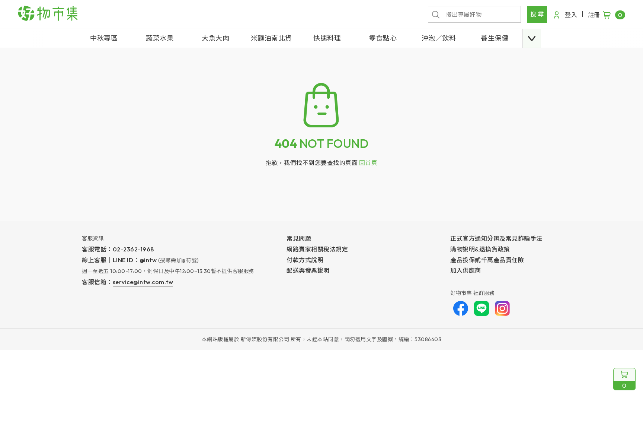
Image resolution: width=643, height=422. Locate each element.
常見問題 (299, 238)
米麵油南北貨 (271, 38)
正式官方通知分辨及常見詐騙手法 (496, 238)
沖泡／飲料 (439, 38)
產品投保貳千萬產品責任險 (487, 260)
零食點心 (383, 38)
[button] (531, 38)
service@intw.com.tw (143, 282)
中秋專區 (104, 38)
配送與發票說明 (308, 270)
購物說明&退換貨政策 (480, 249)
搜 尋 (537, 14)
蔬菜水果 (159, 38)
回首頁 (367, 162)
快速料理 (327, 38)
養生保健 (494, 38)
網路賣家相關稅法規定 (317, 249)
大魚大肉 (215, 38)
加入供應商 (465, 270)
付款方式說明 (305, 260)
